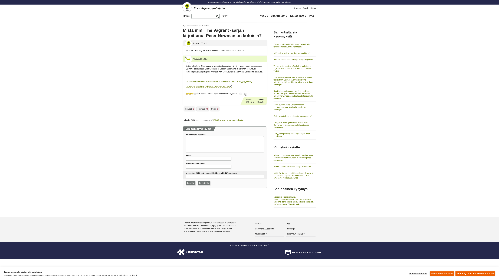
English (305, 8)
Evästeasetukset (418, 273)
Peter (213, 109)
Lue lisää (132, 275)
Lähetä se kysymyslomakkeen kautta (228, 120)
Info (311, 16)
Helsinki (260, 102)
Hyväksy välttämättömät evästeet (475, 273)
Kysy (263, 16)
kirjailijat (188, 109)
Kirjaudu (313, 8)
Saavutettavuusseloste (264, 229)
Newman (201, 109)
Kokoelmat (297, 16)
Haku (186, 16)
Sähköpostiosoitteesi (195, 163)
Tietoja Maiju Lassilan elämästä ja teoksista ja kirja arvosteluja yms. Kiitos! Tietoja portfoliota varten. (292, 68)
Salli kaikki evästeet (442, 273)
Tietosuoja (290, 229)
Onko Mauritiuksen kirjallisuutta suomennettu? (293, 116)
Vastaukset (278, 16)
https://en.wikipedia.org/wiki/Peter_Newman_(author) (208, 86)
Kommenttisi (191, 135)
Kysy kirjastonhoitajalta (191, 25)
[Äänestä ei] (245, 94)
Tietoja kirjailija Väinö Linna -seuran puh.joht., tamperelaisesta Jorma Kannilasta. (292, 45)
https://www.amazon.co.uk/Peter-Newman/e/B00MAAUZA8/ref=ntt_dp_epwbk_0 (219, 81)
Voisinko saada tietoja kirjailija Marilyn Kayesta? (293, 59)
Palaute (258, 224)
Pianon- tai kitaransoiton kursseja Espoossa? (292, 166)
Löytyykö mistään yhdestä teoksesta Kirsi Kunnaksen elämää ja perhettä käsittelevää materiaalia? (291, 124)
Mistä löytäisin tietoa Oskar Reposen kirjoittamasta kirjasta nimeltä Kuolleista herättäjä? (290, 107)
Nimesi (189, 155)
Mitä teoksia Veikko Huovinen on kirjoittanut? (292, 53)
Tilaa (288, 224)
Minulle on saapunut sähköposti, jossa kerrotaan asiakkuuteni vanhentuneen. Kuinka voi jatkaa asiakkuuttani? (293, 157)
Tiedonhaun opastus (294, 234)
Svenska (297, 8)
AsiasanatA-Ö (224, 16)
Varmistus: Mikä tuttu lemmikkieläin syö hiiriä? (207, 173)
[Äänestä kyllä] (240, 93)
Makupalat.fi (260, 234)
